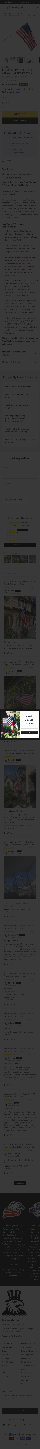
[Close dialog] (38, 712)
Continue (29, 732)
